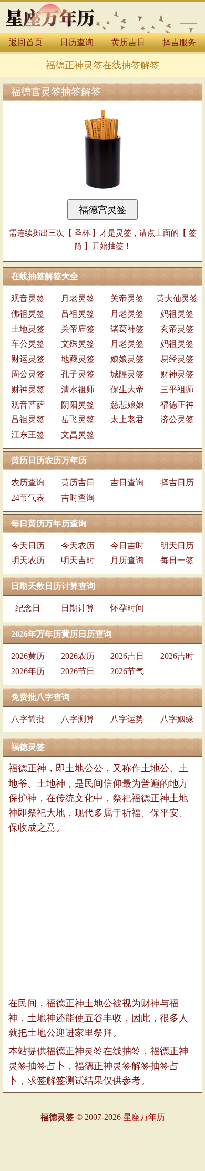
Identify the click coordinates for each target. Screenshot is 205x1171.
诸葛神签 (127, 328)
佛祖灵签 (28, 313)
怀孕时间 (127, 608)
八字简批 (28, 719)
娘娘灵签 (127, 358)
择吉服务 (179, 42)
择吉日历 (177, 482)
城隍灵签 (127, 374)
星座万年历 (144, 1117)
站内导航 (188, 17)
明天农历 (28, 560)
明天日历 (177, 545)
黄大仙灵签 (177, 298)
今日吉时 (127, 545)
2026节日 (78, 671)
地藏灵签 (78, 358)
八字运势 (127, 719)
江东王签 (28, 434)
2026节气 (127, 671)
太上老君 (127, 419)
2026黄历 (28, 655)
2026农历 (78, 655)
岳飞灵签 (78, 419)
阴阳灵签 (78, 404)
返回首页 (26, 42)
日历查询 (77, 42)
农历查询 (28, 482)
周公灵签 (28, 374)
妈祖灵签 (177, 313)
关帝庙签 (78, 328)
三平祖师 (177, 389)
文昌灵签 (78, 434)
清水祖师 (78, 389)
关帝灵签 (127, 298)
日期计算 (78, 608)
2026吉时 (177, 655)
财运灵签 (28, 358)
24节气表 (28, 497)
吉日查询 (127, 482)
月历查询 (127, 560)
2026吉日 (127, 655)
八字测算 (78, 719)
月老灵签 (78, 298)
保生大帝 (127, 389)
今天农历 (78, 545)
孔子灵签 (78, 374)
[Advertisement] (102, 915)
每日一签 (177, 560)
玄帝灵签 (177, 328)
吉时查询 (78, 497)
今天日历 (28, 545)
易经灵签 (177, 358)
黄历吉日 (128, 42)
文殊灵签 (78, 343)
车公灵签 (28, 343)
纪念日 (27, 608)
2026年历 (28, 671)
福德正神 (177, 404)
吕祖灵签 (78, 313)
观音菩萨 (28, 404)
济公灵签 (177, 419)
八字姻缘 (177, 719)
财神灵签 (177, 374)
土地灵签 (28, 328)
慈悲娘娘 (127, 404)
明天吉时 (78, 560)
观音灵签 (28, 298)
